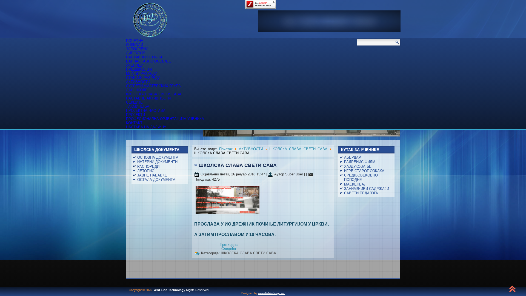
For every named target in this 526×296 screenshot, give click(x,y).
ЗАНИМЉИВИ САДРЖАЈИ (366, 189)
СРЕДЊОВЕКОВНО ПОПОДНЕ (361, 177)
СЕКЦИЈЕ (134, 102)
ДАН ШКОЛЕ (137, 90)
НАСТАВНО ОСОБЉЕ (145, 57)
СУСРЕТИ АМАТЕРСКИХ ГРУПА (153, 86)
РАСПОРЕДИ (148, 166)
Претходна (229, 245)
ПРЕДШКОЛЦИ (139, 69)
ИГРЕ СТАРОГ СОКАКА (364, 171)
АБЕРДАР (352, 157)
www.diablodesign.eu (271, 293)
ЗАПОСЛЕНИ (137, 49)
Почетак (226, 149)
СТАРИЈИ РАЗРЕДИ (143, 78)
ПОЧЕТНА (134, 41)
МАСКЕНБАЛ (355, 184)
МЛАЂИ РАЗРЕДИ (141, 74)
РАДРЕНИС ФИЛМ (359, 162)
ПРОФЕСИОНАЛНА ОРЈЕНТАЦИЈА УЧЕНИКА (165, 119)
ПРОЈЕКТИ (135, 115)
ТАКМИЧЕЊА (137, 106)
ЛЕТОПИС (145, 171)
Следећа (228, 249)
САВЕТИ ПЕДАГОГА (361, 193)
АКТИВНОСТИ (138, 82)
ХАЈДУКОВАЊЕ (357, 166)
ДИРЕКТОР (135, 53)
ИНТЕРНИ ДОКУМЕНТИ (157, 162)
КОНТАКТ (134, 123)
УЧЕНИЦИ (134, 65)
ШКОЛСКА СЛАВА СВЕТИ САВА (153, 94)
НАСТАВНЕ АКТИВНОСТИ (148, 98)
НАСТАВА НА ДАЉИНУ (146, 127)
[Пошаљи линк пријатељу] (310, 174)
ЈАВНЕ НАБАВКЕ (152, 175)
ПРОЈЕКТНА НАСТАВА (145, 111)
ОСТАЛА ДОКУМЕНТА (156, 180)
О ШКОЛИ (134, 45)
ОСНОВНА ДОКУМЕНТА (157, 157)
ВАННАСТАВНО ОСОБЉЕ (148, 61)
